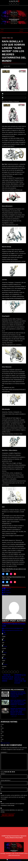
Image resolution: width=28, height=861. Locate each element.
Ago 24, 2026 (14, 715)
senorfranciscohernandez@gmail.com (13, 628)
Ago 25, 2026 (14, 706)
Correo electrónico (6, 780)
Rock (12, 37)
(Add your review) (5, 743)
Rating (2, 772)
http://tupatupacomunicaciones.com (13, 630)
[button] (2, 30)
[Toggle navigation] (21, 30)
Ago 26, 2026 (14, 697)
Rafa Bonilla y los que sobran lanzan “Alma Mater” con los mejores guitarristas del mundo (14, 51)
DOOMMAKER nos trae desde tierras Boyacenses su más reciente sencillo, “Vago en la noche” (20, 678)
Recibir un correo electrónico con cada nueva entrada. (12, 810)
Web (2, 786)
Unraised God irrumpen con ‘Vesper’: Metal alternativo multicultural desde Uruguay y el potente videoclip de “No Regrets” (18, 711)
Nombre (3, 773)
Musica (8, 37)
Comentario (4, 752)
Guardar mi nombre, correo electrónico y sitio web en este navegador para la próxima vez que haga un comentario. (14, 797)
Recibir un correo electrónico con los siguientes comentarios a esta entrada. (12, 804)
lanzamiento (4, 37)
